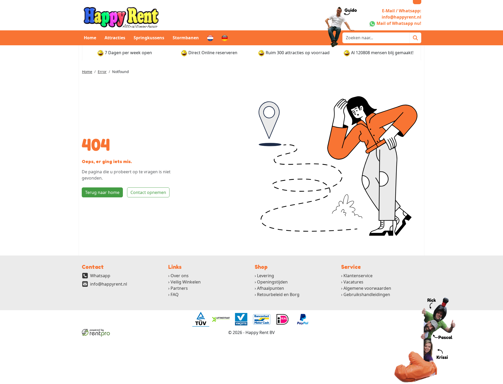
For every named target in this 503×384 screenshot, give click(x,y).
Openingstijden (272, 282)
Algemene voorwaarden (367, 288)
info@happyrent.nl (108, 284)
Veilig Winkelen (186, 282)
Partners (179, 288)
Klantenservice (358, 276)
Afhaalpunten (270, 288)
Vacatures (353, 282)
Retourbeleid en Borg (278, 294)
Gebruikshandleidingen (366, 294)
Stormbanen (186, 38)
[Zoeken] (415, 37)
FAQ (175, 294)
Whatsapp (100, 276)
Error (102, 71)
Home (90, 38)
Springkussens (149, 38)
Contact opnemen (148, 192)
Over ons (180, 276)
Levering (265, 276)
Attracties (115, 38)
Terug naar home (102, 192)
